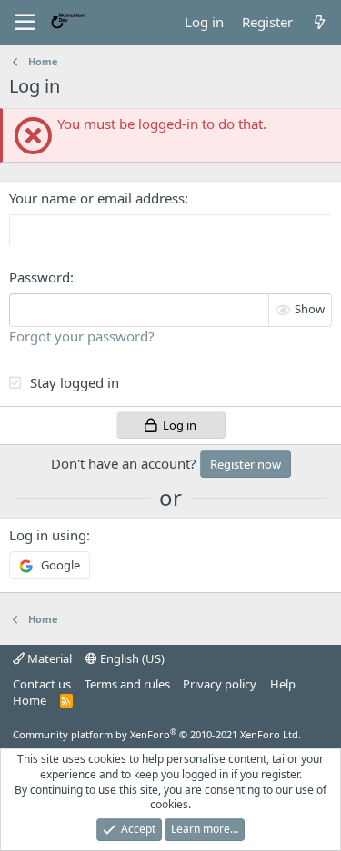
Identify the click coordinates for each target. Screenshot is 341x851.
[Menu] (25, 22)
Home (29, 700)
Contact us (42, 684)
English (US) (131, 658)
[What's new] (319, 22)
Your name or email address (97, 198)
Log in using (47, 535)
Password (39, 277)
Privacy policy (219, 684)
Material (48, 658)
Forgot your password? (82, 336)
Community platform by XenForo (157, 734)
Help (283, 684)
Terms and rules (127, 684)
